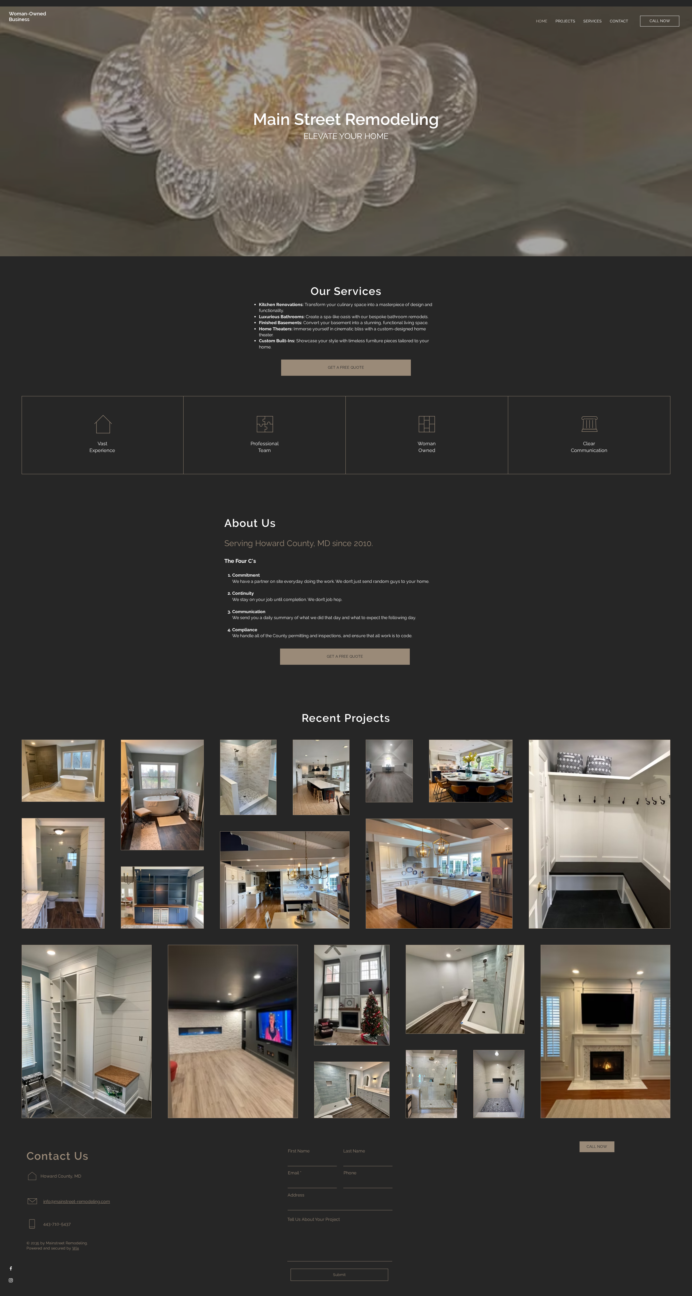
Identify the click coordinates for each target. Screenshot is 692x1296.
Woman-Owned (27, 13)
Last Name (354, 1151)
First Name (299, 1151)
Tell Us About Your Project (313, 1219)
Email (293, 1173)
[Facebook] (11, 1268)
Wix (75, 1248)
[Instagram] (11, 1280)
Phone (350, 1173)
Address (296, 1195)
